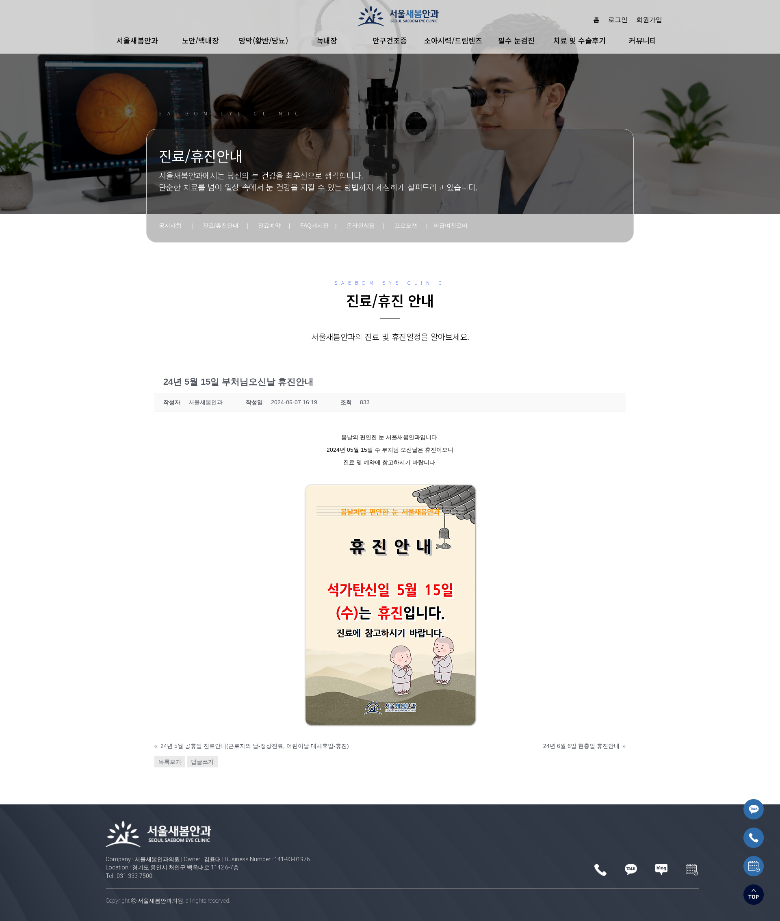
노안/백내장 (200, 40)
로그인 (618, 19)
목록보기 (169, 761)
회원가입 (649, 19)
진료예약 (269, 225)
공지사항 (170, 225)
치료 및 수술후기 (579, 40)
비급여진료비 (450, 225)
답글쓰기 (202, 761)
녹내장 (326, 40)
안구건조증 (390, 40)
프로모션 (405, 225)
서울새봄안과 (137, 40)
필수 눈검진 (516, 40)
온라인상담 (361, 225)
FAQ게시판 (314, 225)
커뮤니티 (642, 40)
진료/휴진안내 (220, 225)
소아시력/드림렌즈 (453, 40)
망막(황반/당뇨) (263, 40)
